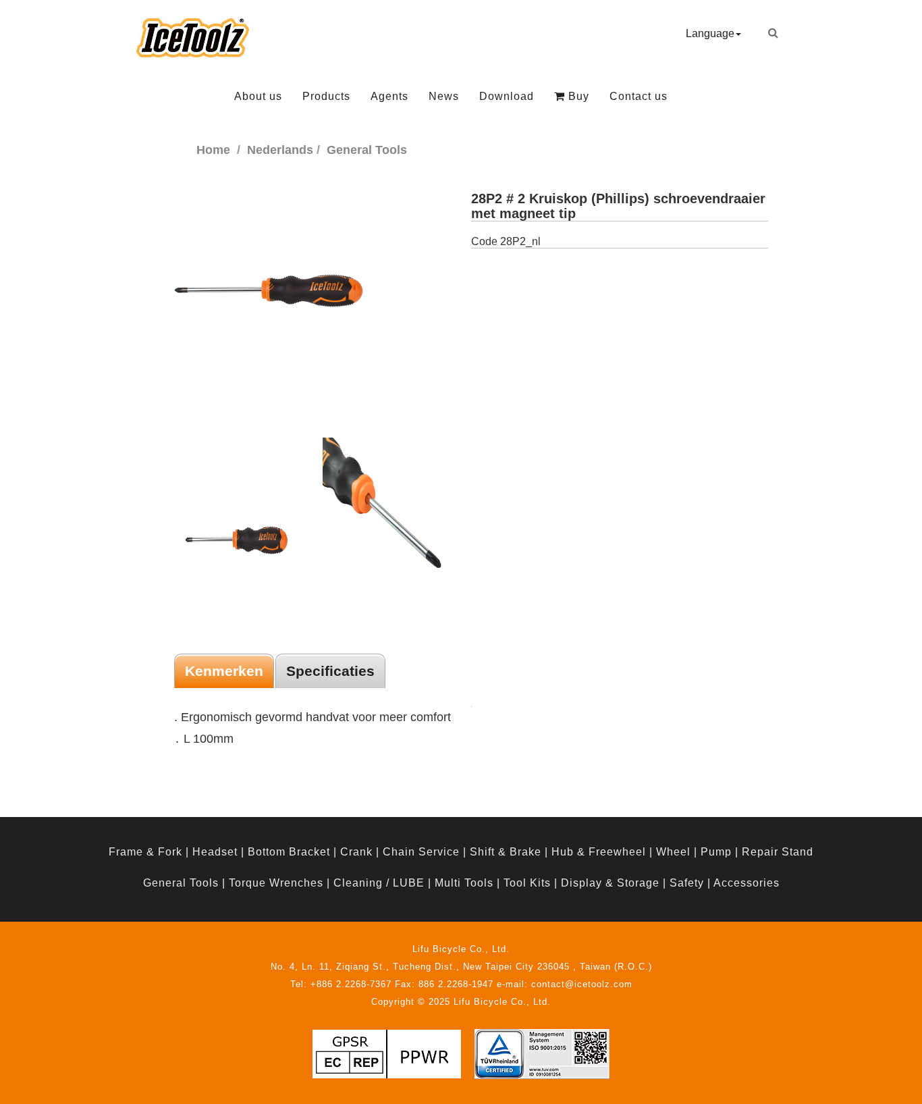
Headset (215, 852)
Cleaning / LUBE (379, 883)
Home (213, 150)
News (444, 96)
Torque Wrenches (276, 883)
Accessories (746, 883)
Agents (389, 96)
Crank (356, 852)
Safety (687, 883)
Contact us (638, 96)
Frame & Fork (145, 852)
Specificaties (330, 671)
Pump (716, 852)
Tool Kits (527, 883)
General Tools (181, 883)
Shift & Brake (505, 852)
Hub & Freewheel (598, 852)
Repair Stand (777, 852)
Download (506, 96)
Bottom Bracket (289, 852)
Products (326, 96)
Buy (577, 96)
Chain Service (421, 852)
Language (710, 33)
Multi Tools (464, 883)
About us (258, 96)
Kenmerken (224, 671)
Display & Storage (610, 883)
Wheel (673, 852)
